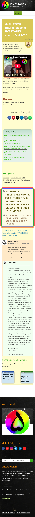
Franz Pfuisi (21, 198)
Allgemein (12, 191)
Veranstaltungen (16, 178)
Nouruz (10, 224)
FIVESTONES (18, 4)
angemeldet (12, 364)
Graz (9, 218)
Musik (16, 218)
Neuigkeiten (13, 201)
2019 (23, 178)
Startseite (6, 178)
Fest (14, 215)
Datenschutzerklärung (8, 512)
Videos (17, 211)
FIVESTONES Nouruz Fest (11, 180)
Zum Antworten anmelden (16, 258)
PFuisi (30, 39)
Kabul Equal (15, 294)
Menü (18, 13)
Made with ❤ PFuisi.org (23, 512)
